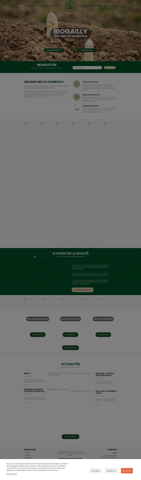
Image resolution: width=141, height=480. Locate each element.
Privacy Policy (12, 474)
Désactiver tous (111, 471)
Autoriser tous (127, 471)
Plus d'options (95, 471)
